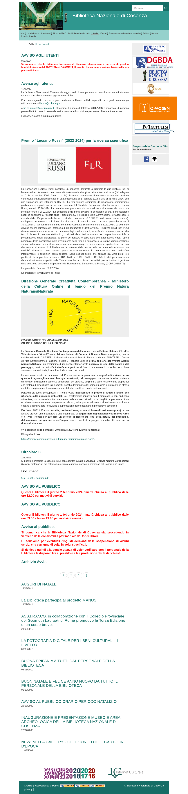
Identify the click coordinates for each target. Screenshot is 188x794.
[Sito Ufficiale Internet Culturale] (125, 773)
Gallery (146, 33)
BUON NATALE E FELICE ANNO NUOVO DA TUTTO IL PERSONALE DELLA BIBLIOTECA (69, 683)
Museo (154, 33)
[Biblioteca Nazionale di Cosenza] (155, 75)
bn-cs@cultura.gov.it (51, 103)
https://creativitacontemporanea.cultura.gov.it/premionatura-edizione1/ (58, 439)
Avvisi (95, 33)
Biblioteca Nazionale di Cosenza (109, 15)
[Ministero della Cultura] (155, 49)
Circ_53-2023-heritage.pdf (34, 478)
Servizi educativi (28, 36)
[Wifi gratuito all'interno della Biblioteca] (154, 159)
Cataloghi (45, 33)
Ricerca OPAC (59, 33)
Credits (28, 785)
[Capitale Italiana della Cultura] (70, 773)
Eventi (103, 33)
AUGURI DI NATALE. (39, 584)
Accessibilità (42, 785)
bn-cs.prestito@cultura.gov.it (39, 108)
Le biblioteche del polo (79, 33)
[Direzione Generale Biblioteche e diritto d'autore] (155, 62)
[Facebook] (147, 159)
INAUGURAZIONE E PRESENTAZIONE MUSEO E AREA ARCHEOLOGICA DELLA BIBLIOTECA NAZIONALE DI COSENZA (70, 721)
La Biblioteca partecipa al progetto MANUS (58, 600)
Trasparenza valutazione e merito (125, 33)
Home (38, 44)
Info (22, 33)
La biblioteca (33, 33)
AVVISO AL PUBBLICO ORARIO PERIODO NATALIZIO (69, 701)
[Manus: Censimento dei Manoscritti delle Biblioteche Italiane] (155, 128)
